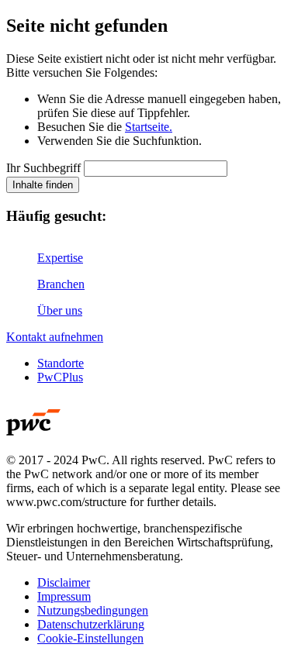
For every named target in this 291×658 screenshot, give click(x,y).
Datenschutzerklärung (90, 624)
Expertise (60, 257)
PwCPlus (60, 377)
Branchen (61, 284)
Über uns (59, 310)
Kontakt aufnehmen (54, 336)
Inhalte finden (42, 185)
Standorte (60, 363)
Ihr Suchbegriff (43, 167)
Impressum (64, 596)
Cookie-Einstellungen (90, 638)
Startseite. (148, 126)
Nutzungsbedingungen (92, 610)
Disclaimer (63, 582)
